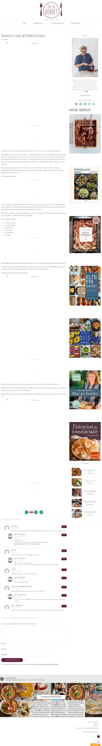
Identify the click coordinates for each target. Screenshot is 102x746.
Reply (64, 526)
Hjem (24, 23)
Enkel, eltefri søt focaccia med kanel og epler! (89, 512)
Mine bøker (75, 23)
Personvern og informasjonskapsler (87, 728)
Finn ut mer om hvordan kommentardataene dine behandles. (43, 664)
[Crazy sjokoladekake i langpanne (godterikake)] (77, 492)
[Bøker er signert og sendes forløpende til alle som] (59, 691)
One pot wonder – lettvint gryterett (90, 471)
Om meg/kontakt (57, 23)
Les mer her (85, 95)
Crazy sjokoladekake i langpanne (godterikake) (89, 491)
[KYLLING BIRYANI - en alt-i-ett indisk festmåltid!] (93, 708)
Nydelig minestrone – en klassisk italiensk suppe (89, 502)
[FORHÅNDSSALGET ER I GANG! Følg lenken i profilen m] (93, 691)
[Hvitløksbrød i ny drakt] (77, 482)
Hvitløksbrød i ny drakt (90, 481)
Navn (3, 643)
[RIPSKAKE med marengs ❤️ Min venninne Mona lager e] (42, 691)
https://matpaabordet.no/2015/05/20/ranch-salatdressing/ (26, 544)
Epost (4, 649)
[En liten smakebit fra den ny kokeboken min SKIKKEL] (76, 691)
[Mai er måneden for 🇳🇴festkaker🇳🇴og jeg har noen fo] (59, 708)
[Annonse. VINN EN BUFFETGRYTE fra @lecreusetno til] (25, 691)
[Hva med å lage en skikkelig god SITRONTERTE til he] (76, 708)
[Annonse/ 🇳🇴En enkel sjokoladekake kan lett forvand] (42, 708)
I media (96, 724)
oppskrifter (38, 23)
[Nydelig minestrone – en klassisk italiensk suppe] (77, 503)
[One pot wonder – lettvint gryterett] (77, 472)
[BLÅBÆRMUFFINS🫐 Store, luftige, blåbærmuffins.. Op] (25, 708)
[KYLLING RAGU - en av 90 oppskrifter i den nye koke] (8, 708)
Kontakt (95, 726)
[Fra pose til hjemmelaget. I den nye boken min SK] (8, 691)
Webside (4, 654)
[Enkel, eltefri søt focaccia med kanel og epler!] (77, 513)
